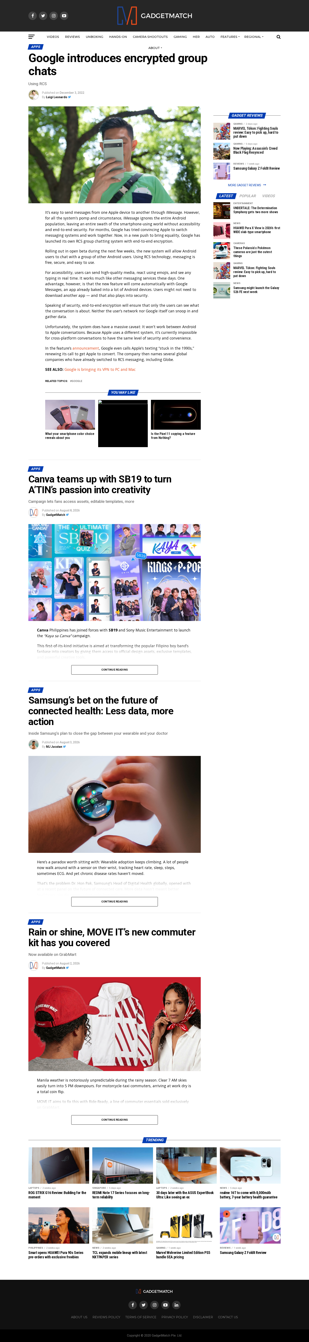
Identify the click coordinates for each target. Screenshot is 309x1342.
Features (229, 37)
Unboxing (94, 37)
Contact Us (228, 1317)
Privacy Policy (174, 1317)
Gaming (180, 37)
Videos (53, 37)
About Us (79, 1317)
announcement (86, 348)
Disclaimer (203, 1317)
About (154, 48)
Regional (252, 37)
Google (77, 381)
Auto (210, 37)
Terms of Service (140, 1317)
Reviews (72, 37)
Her (196, 37)
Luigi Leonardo (56, 97)
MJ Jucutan (54, 746)
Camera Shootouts (150, 37)
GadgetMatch (55, 514)
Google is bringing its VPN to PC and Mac (100, 369)
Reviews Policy (106, 1317)
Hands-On (118, 37)
